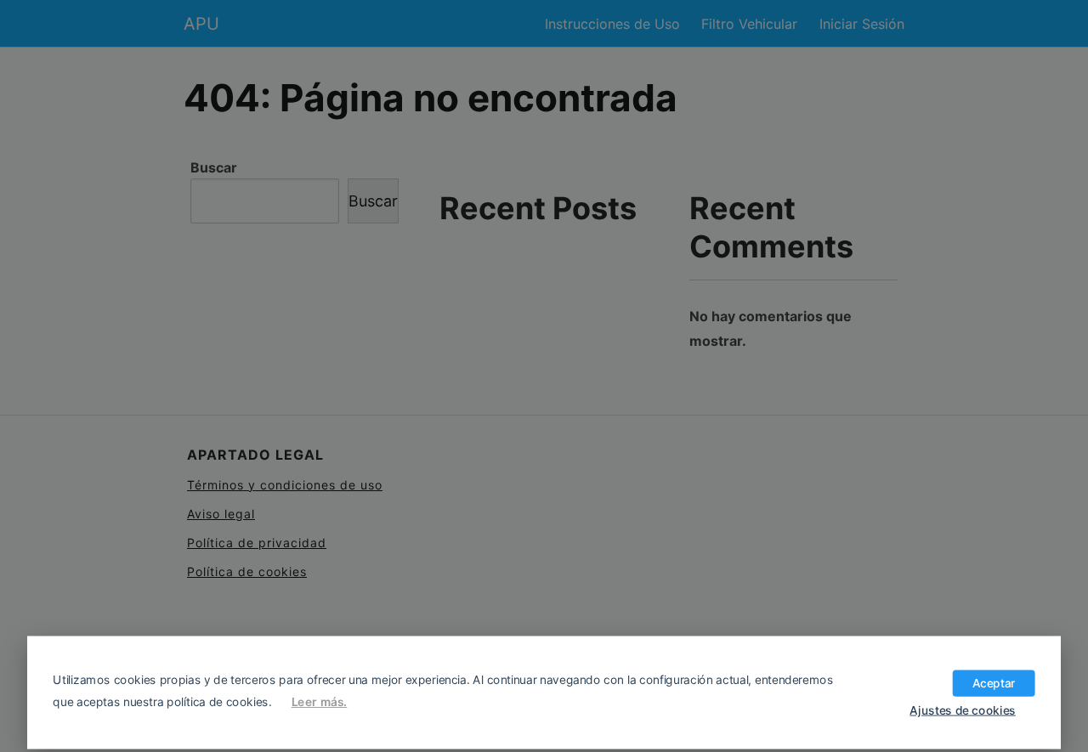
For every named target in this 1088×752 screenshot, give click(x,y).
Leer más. (320, 702)
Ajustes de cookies (962, 709)
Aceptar (994, 682)
